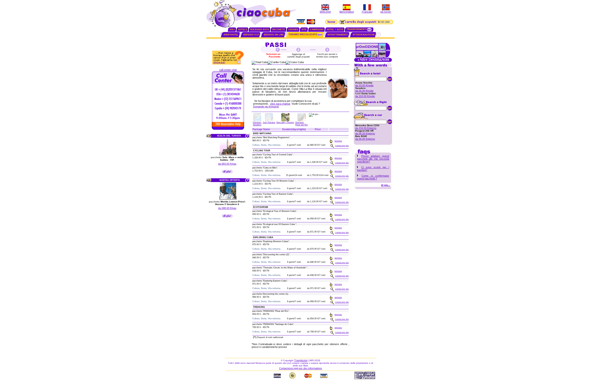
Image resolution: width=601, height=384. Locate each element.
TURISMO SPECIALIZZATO (303, 34)
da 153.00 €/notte (365, 96)
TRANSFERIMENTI (356, 29)
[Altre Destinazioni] (373, 61)
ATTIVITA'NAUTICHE (364, 35)
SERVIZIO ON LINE (274, 35)
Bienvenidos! (346, 11)
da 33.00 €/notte (364, 85)
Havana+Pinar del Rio (301, 123)
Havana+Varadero (257, 123)
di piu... (385, 185)
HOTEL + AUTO (335, 29)
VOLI (232, 29)
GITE (304, 29)
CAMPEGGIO (317, 29)
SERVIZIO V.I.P (251, 35)
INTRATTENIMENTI (337, 35)
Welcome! (325, 11)
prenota (338, 141)
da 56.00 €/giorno (365, 133)
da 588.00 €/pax (227, 208)
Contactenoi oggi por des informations (300, 368)
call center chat (228, 69)
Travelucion (301, 360)
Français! (367, 11)
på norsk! (385, 11)
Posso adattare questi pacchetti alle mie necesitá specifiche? (373, 159)
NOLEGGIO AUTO (259, 29)
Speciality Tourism (285, 122)
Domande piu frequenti (266, 106)
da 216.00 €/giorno (365, 128)
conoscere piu (342, 145)
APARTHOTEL (231, 35)
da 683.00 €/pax (227, 163)
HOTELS (242, 29)
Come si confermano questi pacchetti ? (373, 177)
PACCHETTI (278, 29)
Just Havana (269, 122)
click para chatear (280, 103)
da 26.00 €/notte (364, 90)
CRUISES (293, 29)
